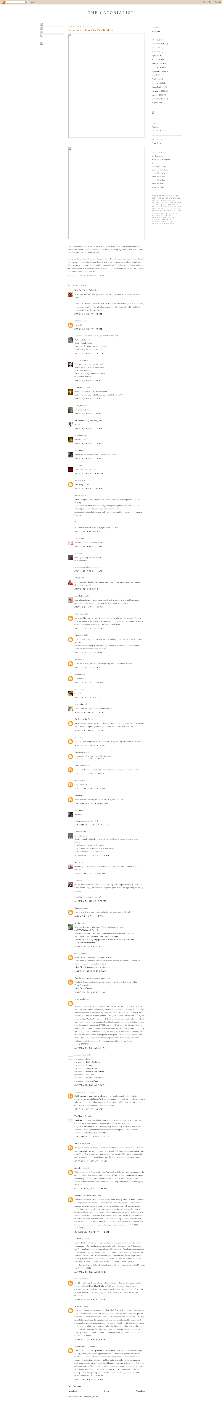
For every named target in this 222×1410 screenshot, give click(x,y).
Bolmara (77, 862)
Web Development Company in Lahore (90, 977)
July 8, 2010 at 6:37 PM (87, 589)
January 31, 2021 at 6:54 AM (90, 1048)
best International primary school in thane (118, 1199)
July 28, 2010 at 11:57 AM (88, 682)
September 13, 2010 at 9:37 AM (92, 824)
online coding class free (100, 1242)
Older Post (140, 1390)
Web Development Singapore (86, 936)
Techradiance (79, 1238)
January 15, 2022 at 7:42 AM (90, 1084)
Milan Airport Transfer (83, 988)
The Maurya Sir (80, 1116)
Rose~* (77, 538)
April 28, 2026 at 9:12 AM (88, 1379)
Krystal (77, 922)
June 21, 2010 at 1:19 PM (88, 398)
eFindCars (78, 953)
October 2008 (157, 94)
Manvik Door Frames (83, 1346)
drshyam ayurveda (81, 1091)
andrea (77, 659)
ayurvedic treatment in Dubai (86, 1099)
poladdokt (78, 704)
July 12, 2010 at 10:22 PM (88, 628)
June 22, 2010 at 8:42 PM (88, 458)
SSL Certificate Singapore (84, 942)
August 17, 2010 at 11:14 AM (90, 758)
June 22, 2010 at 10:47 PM (88, 473)
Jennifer (77, 674)
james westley (80, 999)
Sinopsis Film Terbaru (95, 1071)
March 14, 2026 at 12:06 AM (90, 1339)
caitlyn (77, 577)
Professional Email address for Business (119, 939)
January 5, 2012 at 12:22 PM (90, 901)
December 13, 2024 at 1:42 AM (91, 1231)
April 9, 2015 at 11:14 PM (88, 915)
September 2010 (158, 43)
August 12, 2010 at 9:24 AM (89, 745)
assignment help (81, 1150)
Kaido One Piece (93, 1062)
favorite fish (79, 595)
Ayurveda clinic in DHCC (94, 1095)
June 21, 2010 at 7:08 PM (88, 413)
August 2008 (157, 102)
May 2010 (156, 51)
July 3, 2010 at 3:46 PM (87, 531)
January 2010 (157, 67)
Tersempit (90, 1065)
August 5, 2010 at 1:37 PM (89, 730)
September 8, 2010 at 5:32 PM (91, 803)
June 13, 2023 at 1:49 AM (88, 1109)
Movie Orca (79, 1120)
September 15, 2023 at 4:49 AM (92, 1136)
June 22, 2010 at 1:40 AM (88, 428)
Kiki (76, 465)
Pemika (77, 689)
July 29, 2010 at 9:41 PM (88, 697)
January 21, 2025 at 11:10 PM (90, 1272)
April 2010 (156, 55)
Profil (88, 1058)
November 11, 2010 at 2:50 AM (91, 855)
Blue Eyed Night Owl (83, 290)
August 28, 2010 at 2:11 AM (89, 788)
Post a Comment (74, 1386)
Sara (76, 880)
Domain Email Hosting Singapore (88, 939)
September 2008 (158, 98)
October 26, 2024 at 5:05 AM (90, 1188)
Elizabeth (78, 795)
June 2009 (156, 75)
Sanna (76, 737)
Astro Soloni (79, 1306)
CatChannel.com (159, 130)
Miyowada (78, 613)
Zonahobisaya (80, 1054)
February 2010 (158, 63)
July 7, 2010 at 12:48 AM (88, 546)
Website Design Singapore (123, 933)
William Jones (80, 1143)
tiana (76, 553)
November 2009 (158, 71)
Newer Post (72, 1390)
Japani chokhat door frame (104, 1350)
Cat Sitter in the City (82, 719)
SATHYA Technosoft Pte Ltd (86, 930)
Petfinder (155, 127)
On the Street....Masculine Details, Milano (91, 30)
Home (106, 1390)
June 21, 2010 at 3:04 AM (88, 314)
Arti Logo (90, 1074)
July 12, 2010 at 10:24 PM (88, 652)
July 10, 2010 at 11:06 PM (88, 607)
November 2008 (158, 90)
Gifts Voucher (80, 1278)
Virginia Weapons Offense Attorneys (128, 1175)
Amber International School (85, 1195)
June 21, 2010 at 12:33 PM (88, 353)
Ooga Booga (157, 143)
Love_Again (79, 405)
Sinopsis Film (91, 1068)
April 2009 (156, 79)
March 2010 (157, 59)
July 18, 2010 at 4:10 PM (88, 667)
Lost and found (123, 912)
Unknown (78, 320)
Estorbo (77, 450)
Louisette (78, 831)
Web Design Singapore (109, 936)
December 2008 (158, 87)
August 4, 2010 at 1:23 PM (89, 712)
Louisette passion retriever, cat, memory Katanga (94, 335)
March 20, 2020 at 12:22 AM (90, 992)
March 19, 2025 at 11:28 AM (90, 1299)
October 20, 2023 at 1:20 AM (90, 1161)
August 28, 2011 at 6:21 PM (89, 873)
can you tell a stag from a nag (86, 420)
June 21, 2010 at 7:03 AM (88, 328)
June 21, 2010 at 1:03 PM (88, 380)
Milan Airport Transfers (83, 967)
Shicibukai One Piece (95, 1077)
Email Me (156, 31)
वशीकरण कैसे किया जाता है (114, 1310)
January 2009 (157, 83)
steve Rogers (79, 1168)
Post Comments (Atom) (88, 1396)
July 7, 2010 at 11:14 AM (88, 570)
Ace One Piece (92, 1080)
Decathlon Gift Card (97, 1285)
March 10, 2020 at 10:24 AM (90, 970)
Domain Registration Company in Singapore (92, 933)
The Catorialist (111, 12)
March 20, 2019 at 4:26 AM (89, 946)
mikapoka (78, 360)
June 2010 (156, 47)
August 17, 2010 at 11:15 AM (90, 773)
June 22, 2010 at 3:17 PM (88, 443)
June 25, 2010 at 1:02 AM (88, 488)
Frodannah (78, 435)
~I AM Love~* (80, 387)
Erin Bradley (79, 752)
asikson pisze (79, 480)
